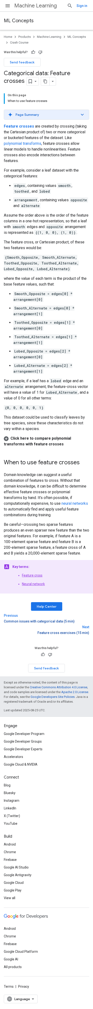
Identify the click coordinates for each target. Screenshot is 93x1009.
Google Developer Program (24, 734)
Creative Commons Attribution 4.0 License (58, 687)
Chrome (10, 852)
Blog (7, 785)
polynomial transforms (22, 143)
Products (24, 37)
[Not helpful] (40, 52)
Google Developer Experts (23, 749)
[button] (46, 114)
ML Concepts (19, 21)
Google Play (12, 890)
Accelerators (13, 757)
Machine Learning (35, 5)
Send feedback (22, 62)
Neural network (33, 584)
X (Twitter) (12, 816)
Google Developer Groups (23, 741)
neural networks (75, 503)
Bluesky (10, 793)
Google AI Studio (16, 867)
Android (10, 844)
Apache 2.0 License (74, 692)
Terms (9, 986)
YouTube (10, 823)
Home (8, 37)
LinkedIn (10, 808)
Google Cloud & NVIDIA (20, 764)
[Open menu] (7, 5)
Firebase (10, 860)
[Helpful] (33, 52)
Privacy (23, 986)
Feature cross (32, 575)
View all (9, 898)
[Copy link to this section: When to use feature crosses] (84, 463)
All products (13, 967)
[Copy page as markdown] (45, 81)
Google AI (11, 959)
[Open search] (70, 6)
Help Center (47, 606)
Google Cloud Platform (21, 951)
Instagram (11, 800)
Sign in (82, 6)
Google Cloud (14, 883)
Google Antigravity (17, 875)
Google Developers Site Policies (53, 697)
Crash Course (19, 42)
